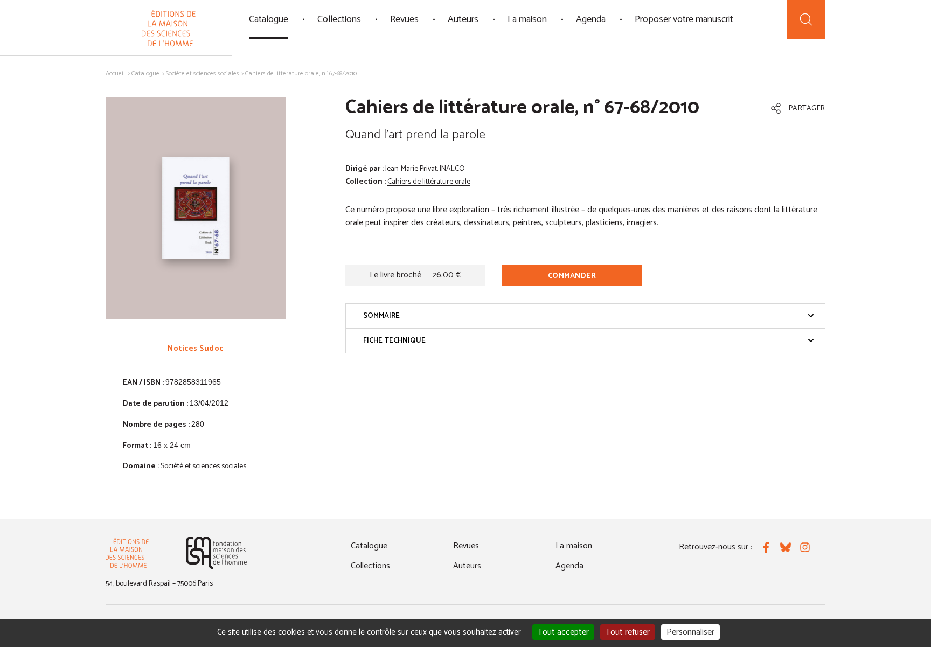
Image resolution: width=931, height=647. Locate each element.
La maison (527, 19)
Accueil (115, 73)
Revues (404, 19)
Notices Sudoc (196, 349)
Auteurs (463, 19)
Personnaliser (690, 632)
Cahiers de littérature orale (428, 182)
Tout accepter (563, 632)
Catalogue (268, 19)
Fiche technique (394, 341)
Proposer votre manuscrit (684, 19)
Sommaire (381, 316)
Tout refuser (628, 632)
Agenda (591, 19)
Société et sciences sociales (202, 73)
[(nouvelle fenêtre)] (216, 553)
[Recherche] (806, 19)
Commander (572, 276)
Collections (339, 19)
